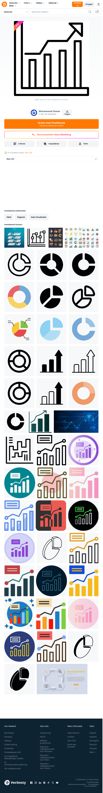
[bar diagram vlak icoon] (51, 613)
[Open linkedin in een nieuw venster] (40, 782)
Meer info (10, 159)
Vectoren (13, 3)
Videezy (7, 740)
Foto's (27, 3)
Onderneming (10, 744)
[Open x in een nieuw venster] (53, 782)
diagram (21, 217)
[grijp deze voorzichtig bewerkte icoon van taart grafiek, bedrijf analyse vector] (19, 329)
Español (91, 736)
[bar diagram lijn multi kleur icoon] (51, 580)
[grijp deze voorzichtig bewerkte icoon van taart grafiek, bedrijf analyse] (19, 265)
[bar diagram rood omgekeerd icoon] (51, 515)
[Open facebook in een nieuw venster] (31, 782)
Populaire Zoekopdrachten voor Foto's (47, 757)
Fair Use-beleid (88, 786)
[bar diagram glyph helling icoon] (83, 450)
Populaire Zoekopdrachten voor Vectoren (47, 749)
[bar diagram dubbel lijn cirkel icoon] (19, 646)
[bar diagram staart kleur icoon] (19, 613)
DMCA (42, 736)
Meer (11, 5)
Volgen (67, 114)
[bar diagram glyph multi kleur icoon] (19, 580)
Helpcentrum (73, 733)
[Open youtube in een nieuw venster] (57, 782)
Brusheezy (9, 733)
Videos (39, 3)
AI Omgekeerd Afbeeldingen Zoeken (13, 757)
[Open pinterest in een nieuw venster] (44, 782)
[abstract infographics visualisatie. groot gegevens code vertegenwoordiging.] (76, 421)
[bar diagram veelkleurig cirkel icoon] (19, 548)
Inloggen (89, 4)
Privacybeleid (91, 784)
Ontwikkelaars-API (12, 752)
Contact (70, 736)
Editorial (52, 3)
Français (91, 748)
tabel (8, 217)
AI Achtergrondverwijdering (15, 763)
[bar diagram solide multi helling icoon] (83, 482)
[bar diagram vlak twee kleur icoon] (83, 580)
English (90, 733)
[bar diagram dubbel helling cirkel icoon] (83, 515)
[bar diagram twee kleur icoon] (83, 548)
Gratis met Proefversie (51, 124)
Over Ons (71, 740)
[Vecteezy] (4, 4)
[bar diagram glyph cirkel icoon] (19, 482)
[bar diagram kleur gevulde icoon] (51, 646)
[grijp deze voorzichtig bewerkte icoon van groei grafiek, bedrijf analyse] (51, 361)
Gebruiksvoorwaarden (75, 784)
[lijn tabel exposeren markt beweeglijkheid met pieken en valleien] (19, 450)
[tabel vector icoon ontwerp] (40, 421)
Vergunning (45, 733)
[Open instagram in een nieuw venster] (36, 782)
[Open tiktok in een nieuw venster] (48, 782)
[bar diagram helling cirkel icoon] (83, 613)
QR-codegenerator (12, 768)
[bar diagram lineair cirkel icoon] (52, 482)
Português (92, 740)
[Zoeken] (90, 11)
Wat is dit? (28, 153)
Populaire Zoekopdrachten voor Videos (47, 765)
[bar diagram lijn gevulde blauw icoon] (19, 515)
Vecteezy (8, 736)
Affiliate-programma (45, 741)
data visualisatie (38, 217)
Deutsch (91, 744)
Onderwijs (9, 748)
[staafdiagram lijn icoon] (51, 450)
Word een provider (71, 745)
